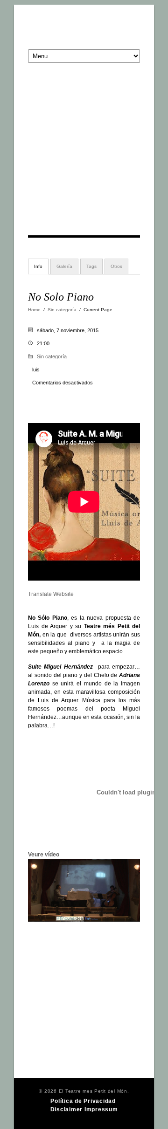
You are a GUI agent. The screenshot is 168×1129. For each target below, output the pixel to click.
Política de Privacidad (83, 1101)
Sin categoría (62, 309)
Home (34, 309)
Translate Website (51, 594)
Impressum (101, 1109)
